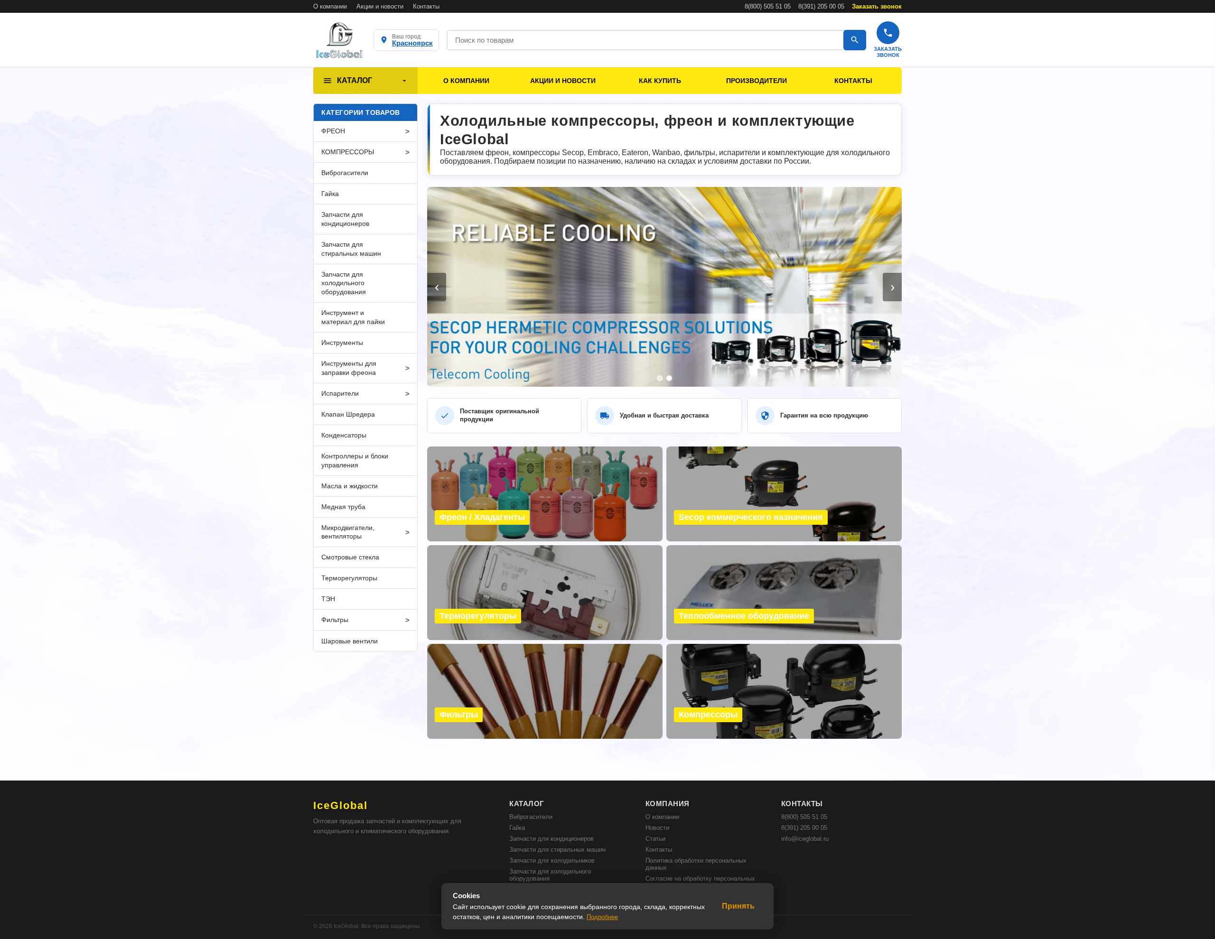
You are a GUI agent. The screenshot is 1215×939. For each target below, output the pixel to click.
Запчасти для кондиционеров (551, 838)
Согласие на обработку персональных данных (700, 882)
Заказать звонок (877, 6)
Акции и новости (379, 6)
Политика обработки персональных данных (696, 864)
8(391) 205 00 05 (821, 6)
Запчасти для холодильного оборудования (550, 875)
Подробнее (602, 916)
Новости (657, 827)
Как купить (660, 80)
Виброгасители (530, 816)
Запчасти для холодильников (552, 860)
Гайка (517, 827)
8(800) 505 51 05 (768, 6)
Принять (738, 906)
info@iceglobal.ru (805, 838)
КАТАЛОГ (354, 80)
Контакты (426, 6)
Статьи (655, 838)
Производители (756, 80)
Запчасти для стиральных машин (557, 849)
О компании (330, 6)
